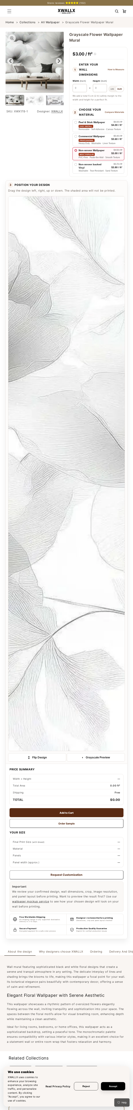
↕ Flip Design (37, 757)
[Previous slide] (10, 61)
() (79, 81)
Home (10, 22)
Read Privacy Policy (58, 1086)
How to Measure (116, 69)
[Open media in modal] (12, 38)
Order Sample (66, 823)
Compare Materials (114, 112)
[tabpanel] (66, 1003)
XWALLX (57, 111)
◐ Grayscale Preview (96, 757)
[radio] (98, 125)
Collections (28, 22)
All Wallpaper (50, 22)
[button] (117, 11)
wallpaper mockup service (30, 901)
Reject (86, 1086)
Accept (113, 1086)
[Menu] (9, 11)
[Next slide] (59, 61)
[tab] (20, 951)
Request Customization (66, 874)
